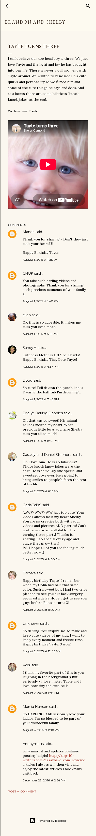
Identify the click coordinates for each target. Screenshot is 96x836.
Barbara (29, 573)
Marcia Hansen (35, 706)
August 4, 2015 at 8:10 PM (41, 730)
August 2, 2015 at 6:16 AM (41, 491)
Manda (28, 232)
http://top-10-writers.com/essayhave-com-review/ (54, 757)
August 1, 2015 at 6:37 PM (41, 366)
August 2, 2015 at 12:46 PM (42, 651)
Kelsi (27, 665)
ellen (27, 315)
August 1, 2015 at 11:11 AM (40, 259)
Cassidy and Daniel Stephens (47, 454)
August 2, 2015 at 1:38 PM (41, 693)
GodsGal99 (32, 505)
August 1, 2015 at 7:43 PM (41, 399)
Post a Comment (22, 791)
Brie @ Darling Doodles (43, 413)
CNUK (28, 273)
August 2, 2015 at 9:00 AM (41, 559)
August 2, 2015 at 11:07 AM (41, 610)
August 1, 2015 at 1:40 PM (41, 301)
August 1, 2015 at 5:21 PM (40, 334)
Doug (27, 380)
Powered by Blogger (51, 820)
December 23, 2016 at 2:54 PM (44, 780)
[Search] (88, 5)
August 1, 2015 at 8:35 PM (41, 441)
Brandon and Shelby (35, 22)
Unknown (31, 623)
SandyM (30, 347)
